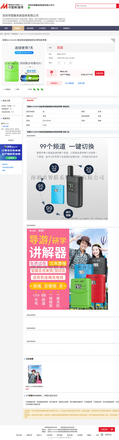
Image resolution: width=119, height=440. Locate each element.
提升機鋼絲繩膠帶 (76, 402)
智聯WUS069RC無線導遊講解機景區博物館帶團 (62, 430)
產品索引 (5, 164)
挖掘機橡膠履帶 (42, 402)
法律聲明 (80, 435)
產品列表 (7, 34)
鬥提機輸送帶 (30, 402)
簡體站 (89, 435)
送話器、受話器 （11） (9, 106)
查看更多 (11, 140)
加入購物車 (69, 83)
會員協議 (70, 435)
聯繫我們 (29, 435)
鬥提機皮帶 (97, 402)
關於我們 (19, 435)
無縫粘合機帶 (63, 402)
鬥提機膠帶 (88, 402)
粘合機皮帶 (53, 402)
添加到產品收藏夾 (7, 167)
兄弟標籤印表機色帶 (33, 404)
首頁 (1, 34)
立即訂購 (81, 83)
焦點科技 (62, 438)
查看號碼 (99, 73)
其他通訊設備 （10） (8, 112)
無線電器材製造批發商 (67, 427)
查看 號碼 (5, 126)
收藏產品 (8, 89)
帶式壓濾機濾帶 (108, 402)
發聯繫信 (54, 83)
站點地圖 (49, 435)
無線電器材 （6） (7, 109)
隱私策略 (59, 435)
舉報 (17, 89)
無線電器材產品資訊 (51, 427)
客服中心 (39, 435)
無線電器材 (14, 34)
